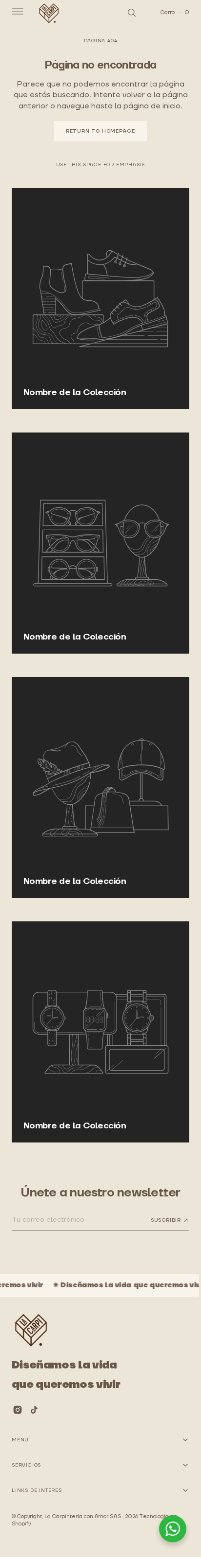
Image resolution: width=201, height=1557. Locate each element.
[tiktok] (34, 1410)
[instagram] (17, 1410)
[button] (16, 12)
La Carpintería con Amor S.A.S (83, 1516)
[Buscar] (124, 12)
